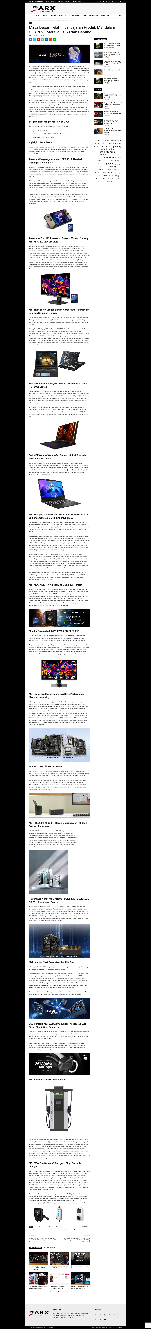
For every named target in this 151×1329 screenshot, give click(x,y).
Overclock (106, 173)
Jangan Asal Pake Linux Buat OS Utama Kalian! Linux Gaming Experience (113, 104)
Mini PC (114, 170)
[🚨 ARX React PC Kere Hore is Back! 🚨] (80, 1258)
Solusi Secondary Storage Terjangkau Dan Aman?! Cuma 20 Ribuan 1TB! (112, 121)
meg (45, 1226)
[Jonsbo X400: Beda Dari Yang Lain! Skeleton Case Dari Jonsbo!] (80, 1278)
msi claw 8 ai (76, 1226)
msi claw (69, 1226)
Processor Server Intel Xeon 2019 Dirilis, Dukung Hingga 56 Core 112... (112, 63)
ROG (106, 179)
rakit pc (104, 176)
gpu (101, 166)
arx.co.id (99, 143)
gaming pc (118, 164)
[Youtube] (121, 1)
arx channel (101, 146)
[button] (120, 16)
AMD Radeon (106, 140)
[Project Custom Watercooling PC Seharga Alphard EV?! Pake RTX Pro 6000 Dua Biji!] (98, 96)
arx (34, 1226)
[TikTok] (115, 1)
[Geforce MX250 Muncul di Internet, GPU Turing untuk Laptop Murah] (98, 81)
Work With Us (76, 1)
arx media (101, 154)
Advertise (60, 1)
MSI (59, 1226)
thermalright (117, 181)
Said (31, 35)
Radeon (98, 176)
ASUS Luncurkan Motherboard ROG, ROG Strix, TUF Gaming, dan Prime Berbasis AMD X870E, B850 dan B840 (76, 1240)
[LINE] (54, 39)
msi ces (64, 1226)
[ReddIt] (50, 39)
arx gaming (115, 146)
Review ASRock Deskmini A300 (112, 70)
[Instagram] (100, 1)
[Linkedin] (103, 1)
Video (38, 16)
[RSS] (112, 1)
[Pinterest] (109, 1)
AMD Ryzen (114, 140)
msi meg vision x (39, 1229)
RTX (109, 179)
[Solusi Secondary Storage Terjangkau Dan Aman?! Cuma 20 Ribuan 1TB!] (98, 122)
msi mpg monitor (66, 1229)
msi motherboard (56, 1229)
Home (47, 1)
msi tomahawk (33, 1231)
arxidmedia (40, 1226)
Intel (109, 170)
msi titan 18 (85, 1229)
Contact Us (68, 1)
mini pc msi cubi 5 (52, 1226)
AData (95, 140)
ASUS (119, 158)
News (61, 16)
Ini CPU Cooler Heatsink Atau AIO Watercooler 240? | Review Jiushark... (112, 130)
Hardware (75, 16)
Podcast (45, 16)
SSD (118, 179)
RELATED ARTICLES (35, 1248)
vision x (57, 1231)
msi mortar (47, 1229)
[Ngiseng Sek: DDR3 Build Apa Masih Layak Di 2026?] (59, 1258)
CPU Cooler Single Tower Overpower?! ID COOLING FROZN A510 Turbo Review (37, 1267)
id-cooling (113, 167)
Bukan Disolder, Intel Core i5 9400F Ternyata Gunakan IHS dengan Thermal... (112, 54)
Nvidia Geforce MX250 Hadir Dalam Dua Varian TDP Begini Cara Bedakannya (112, 45)
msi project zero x (76, 1229)
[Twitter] (118, 1)
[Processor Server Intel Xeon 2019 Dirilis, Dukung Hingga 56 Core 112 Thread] (98, 63)
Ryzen (114, 179)
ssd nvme (103, 181)
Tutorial (54, 16)
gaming (110, 163)
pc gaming (116, 173)
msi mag (32, 1229)
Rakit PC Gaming (113, 176)
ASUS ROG (99, 160)
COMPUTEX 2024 (115, 160)
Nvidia (97, 173)
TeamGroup (109, 181)
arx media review (98, 158)
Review (67, 16)
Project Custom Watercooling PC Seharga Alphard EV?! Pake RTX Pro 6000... (112, 95)
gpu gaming (106, 166)
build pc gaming (106, 160)
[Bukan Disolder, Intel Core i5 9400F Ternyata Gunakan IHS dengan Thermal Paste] (98, 55)
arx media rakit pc (113, 155)
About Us (53, 1)
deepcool (103, 164)
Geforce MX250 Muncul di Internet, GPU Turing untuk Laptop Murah (111, 80)
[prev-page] (30, 1295)
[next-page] (33, 1295)
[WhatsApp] (42, 39)
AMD (100, 140)
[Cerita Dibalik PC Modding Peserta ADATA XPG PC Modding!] (38, 1278)
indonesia (101, 169)
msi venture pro (49, 1231)
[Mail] (106, 1)
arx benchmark (113, 143)
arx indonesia (108, 152)
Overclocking (94, 16)
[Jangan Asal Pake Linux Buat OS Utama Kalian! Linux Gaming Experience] (98, 105)
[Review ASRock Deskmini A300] (98, 72)
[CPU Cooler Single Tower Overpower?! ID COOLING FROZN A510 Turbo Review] (38, 1258)
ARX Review (110, 157)
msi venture (41, 1231)
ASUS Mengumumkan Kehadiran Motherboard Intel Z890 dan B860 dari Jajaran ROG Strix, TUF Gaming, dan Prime (42, 1240)
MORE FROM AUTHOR (49, 1248)
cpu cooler (97, 164)
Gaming (84, 16)
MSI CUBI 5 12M (84, 1226)
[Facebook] (97, 1)
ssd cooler (97, 181)
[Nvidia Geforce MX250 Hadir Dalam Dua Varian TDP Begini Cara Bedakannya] (98, 46)
